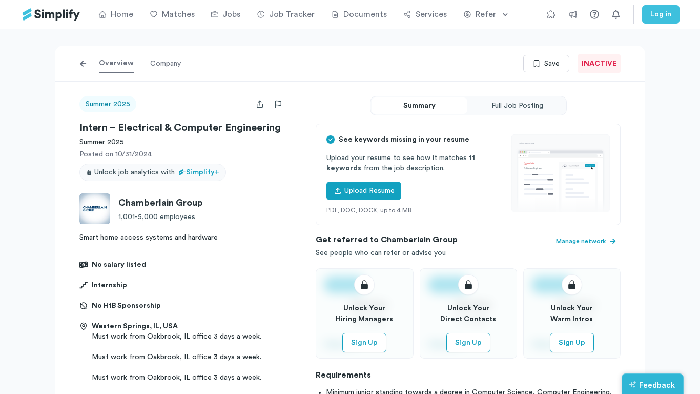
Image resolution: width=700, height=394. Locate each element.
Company (165, 63)
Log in (660, 14)
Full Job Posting (517, 105)
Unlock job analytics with (156, 172)
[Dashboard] (51, 14)
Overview (116, 63)
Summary (419, 105)
